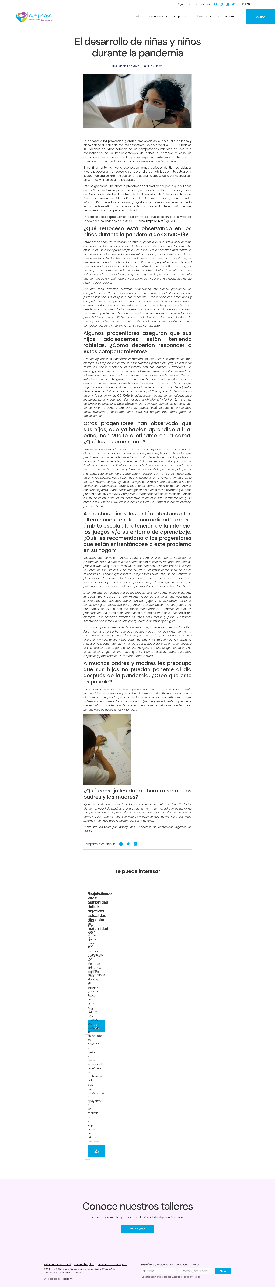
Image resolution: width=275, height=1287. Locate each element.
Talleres (198, 16)
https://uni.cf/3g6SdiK (161, 221)
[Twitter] (233, 4)
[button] (121, 844)
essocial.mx (67, 1278)
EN (244, 4)
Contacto (228, 16)
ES (248, 4)
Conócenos (156, 16)
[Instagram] (221, 4)
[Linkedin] (227, 4)
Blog (212, 16)
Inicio (139, 16)
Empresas (180, 16)
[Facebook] (215, 4)
